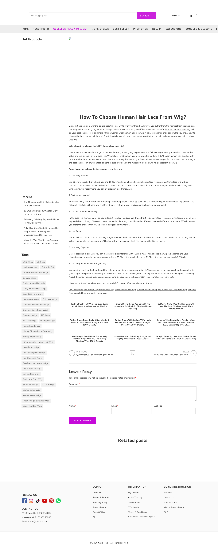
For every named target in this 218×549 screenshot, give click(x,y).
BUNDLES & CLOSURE (199, 28)
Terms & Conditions (137, 512)
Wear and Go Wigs (32, 405)
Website (158, 405)
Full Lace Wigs (50, 299)
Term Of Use (99, 512)
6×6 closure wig (179, 217)
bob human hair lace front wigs (172, 289)
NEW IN (157, 28)
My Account (134, 492)
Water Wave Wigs (32, 395)
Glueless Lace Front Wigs (35, 309)
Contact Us (169, 497)
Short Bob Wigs (30, 384)
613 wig (41, 261)
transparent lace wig (167, 162)
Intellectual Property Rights (141, 516)
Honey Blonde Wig (32, 336)
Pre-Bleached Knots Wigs (35, 363)
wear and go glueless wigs (36, 400)
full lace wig (156, 152)
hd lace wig (84, 293)
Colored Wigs (29, 277)
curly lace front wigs (33, 293)
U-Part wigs (48, 384)
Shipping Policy (100, 502)
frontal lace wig (106, 289)
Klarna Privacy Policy (174, 507)
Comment (74, 384)
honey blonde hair (31, 325)
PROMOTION (140, 28)
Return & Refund (101, 497)
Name (72, 405)
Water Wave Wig (31, 389)
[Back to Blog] (132, 353)
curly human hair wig (147, 289)
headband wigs (47, 320)
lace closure (89, 159)
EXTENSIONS (174, 28)
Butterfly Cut (48, 267)
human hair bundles (180, 155)
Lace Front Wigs (31, 347)
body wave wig (30, 267)
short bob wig (83, 221)
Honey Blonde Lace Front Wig (37, 331)
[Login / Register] (185, 15)
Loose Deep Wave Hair (34, 352)
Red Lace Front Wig (32, 379)
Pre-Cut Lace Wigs (32, 368)
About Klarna (170, 502)
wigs (71, 289)
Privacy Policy (99, 507)
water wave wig (99, 293)
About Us (97, 492)
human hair (129, 132)
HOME (25, 28)
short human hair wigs (125, 289)
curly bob (78, 289)
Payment (168, 492)
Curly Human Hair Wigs (34, 288)
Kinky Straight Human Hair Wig (38, 341)
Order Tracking (135, 497)
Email (114, 405)
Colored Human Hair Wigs (35, 272)
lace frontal (75, 159)
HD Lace (45, 315)
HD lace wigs (29, 320)
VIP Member (134, 502)
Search (144, 16)
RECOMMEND (41, 28)
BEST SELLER (121, 28)
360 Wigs (28, 261)
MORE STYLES (100, 28)
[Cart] (191, 15)
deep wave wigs (31, 299)
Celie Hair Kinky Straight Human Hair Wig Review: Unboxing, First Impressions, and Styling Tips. (41, 231)
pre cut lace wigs (31, 373)
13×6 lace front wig (161, 217)
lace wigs (96, 152)
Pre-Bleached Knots (32, 357)
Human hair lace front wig (177, 129)
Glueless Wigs (30, 315)
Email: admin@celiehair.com (35, 521)
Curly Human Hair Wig (34, 283)
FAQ (166, 512)
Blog (95, 517)
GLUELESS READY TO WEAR (70, 28)
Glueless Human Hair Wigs (36, 304)
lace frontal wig (91, 289)
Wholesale (133, 507)
